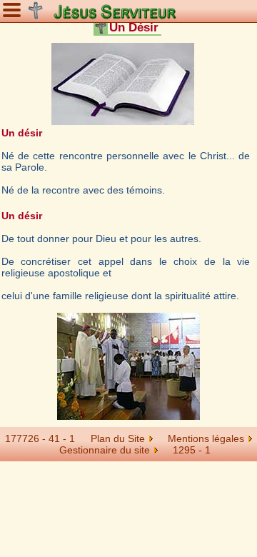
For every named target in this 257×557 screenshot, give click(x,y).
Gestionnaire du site (104, 450)
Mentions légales (206, 438)
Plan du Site (118, 438)
